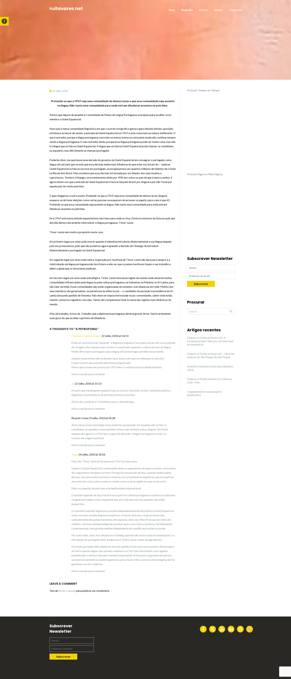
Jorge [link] (74, 454)
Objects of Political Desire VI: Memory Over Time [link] (209, 380)
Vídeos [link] (218, 9)
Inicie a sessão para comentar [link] (88, 374)
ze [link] (72, 383)
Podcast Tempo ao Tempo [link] (203, 90)
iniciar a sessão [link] (67, 590)
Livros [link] (203, 9)
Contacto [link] (235, 9)
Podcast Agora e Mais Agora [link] (205, 174)
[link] (4, 21)
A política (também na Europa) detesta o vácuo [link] (210, 368)
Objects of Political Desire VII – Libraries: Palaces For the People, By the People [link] (211, 355)
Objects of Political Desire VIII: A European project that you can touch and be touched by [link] (210, 341)
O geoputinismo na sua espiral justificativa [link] (204, 393)
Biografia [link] (187, 9)
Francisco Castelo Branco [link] (86, 335)
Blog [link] (171, 9)
